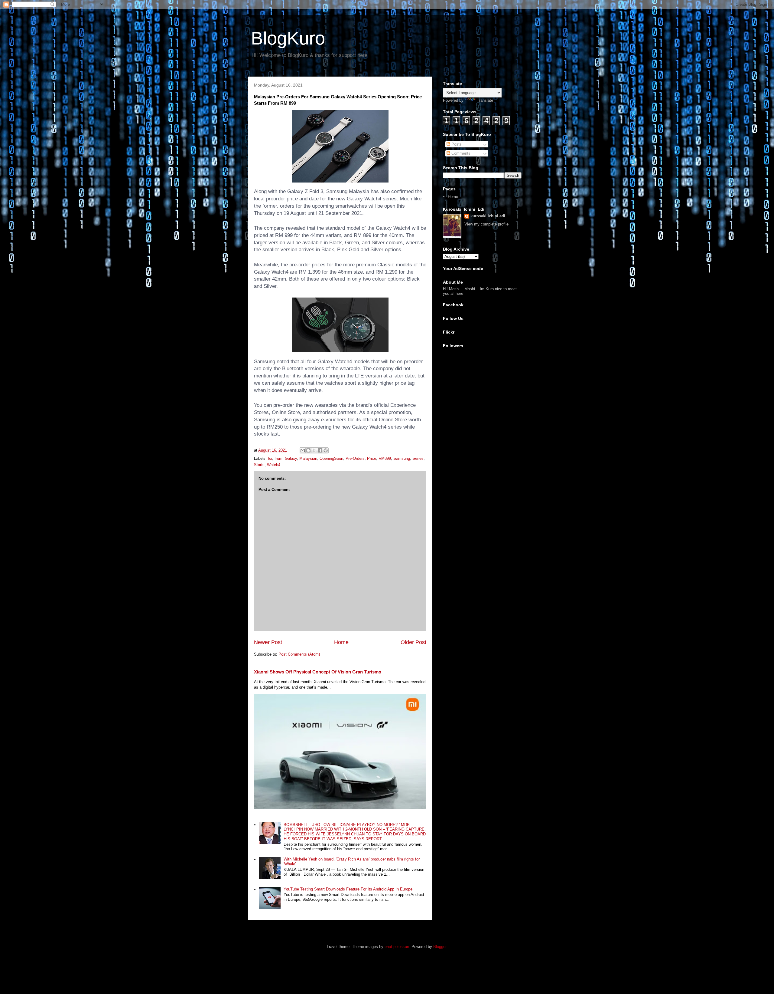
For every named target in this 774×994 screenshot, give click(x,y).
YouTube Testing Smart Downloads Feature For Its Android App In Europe (348, 889)
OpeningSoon (331, 458)
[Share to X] (314, 450)
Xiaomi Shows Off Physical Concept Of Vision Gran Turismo (317, 671)
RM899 (385, 458)
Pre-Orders (355, 458)
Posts (456, 144)
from (278, 458)
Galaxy (291, 458)
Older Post (413, 642)
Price (371, 458)
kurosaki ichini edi (487, 216)
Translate (485, 100)
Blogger (439, 946)
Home (341, 642)
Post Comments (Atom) (299, 654)
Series (418, 458)
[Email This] (303, 450)
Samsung (401, 458)
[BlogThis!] (308, 450)
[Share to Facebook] (320, 450)
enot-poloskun (397, 946)
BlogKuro (288, 38)
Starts (259, 464)
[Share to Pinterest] (326, 450)
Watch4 (273, 464)
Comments (460, 153)
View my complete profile (486, 224)
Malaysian (308, 458)
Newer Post (268, 642)
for (270, 458)
